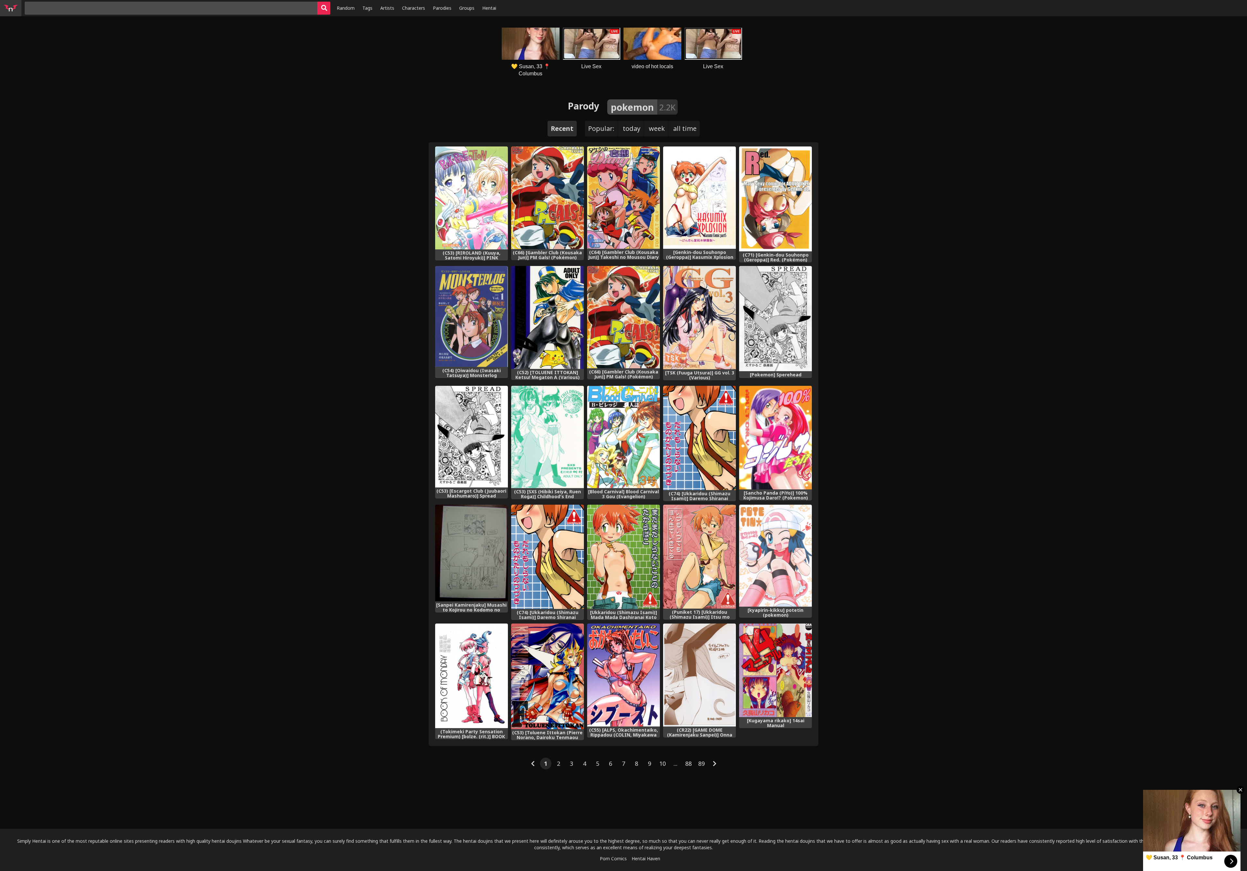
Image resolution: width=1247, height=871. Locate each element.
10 (662, 763)
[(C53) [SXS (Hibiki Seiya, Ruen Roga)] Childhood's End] (547, 437)
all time (685, 128)
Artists (387, 8)
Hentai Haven (646, 858)
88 (688, 763)
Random (346, 8)
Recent (562, 128)
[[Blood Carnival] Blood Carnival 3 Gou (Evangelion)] (623, 437)
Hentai (489, 8)
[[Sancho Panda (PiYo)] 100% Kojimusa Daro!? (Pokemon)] (775, 437)
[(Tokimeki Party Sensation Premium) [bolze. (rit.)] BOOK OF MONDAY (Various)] (471, 676)
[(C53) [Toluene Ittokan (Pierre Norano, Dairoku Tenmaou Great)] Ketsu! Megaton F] (547, 676)
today (631, 128)
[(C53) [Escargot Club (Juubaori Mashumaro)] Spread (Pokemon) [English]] (471, 437)
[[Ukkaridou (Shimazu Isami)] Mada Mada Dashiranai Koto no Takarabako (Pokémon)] (623, 557)
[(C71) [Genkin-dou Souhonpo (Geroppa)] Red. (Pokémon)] (775, 198)
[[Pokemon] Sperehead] (775, 318)
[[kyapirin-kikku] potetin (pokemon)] (775, 556)
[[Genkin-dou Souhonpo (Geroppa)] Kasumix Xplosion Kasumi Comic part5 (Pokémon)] (699, 197)
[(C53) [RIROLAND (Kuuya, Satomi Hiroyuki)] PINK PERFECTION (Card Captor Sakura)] (471, 197)
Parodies (442, 8)
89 (701, 763)
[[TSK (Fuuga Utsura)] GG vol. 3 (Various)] (699, 317)
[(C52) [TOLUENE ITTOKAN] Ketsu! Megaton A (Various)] (547, 317)
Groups (466, 8)
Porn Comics (613, 858)
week (657, 128)
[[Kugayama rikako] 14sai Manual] (775, 670)
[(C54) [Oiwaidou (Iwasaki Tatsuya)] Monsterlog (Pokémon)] (471, 316)
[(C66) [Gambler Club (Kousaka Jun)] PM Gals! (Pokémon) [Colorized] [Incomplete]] (623, 317)
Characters (413, 8)
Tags (367, 8)
